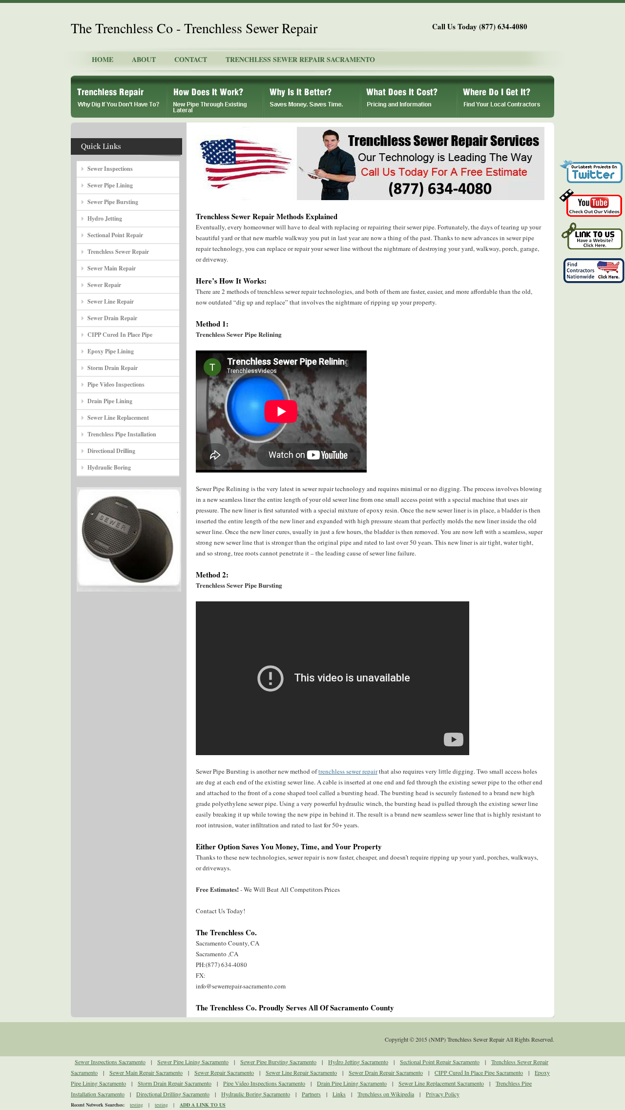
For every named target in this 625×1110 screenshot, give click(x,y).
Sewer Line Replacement (118, 417)
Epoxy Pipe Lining (110, 351)
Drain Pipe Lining (109, 401)
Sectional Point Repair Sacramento (439, 1062)
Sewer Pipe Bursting (112, 202)
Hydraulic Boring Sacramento (255, 1094)
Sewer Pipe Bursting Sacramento (278, 1062)
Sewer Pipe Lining (110, 185)
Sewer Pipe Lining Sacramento (193, 1062)
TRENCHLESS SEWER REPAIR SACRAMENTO (300, 59)
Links (339, 1094)
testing (136, 1104)
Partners (311, 1094)
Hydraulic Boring (109, 467)
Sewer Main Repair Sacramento (146, 1072)
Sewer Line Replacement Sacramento (441, 1083)
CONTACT (190, 59)
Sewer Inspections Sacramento (110, 1062)
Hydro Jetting (104, 218)
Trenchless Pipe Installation (121, 434)
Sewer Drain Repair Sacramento (386, 1072)
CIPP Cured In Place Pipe (119, 334)
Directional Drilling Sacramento (172, 1094)
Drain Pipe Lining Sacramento (352, 1083)
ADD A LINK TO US (203, 1104)
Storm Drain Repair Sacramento (174, 1083)
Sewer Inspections (110, 168)
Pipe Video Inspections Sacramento (264, 1083)
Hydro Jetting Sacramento (358, 1062)
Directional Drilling (111, 451)
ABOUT (144, 59)
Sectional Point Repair (115, 235)
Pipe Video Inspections (116, 384)
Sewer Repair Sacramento (224, 1072)
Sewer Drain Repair (112, 318)
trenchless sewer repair (347, 771)
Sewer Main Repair (111, 268)
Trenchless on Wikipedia (385, 1094)
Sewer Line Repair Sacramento (301, 1072)
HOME (102, 59)
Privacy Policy (442, 1094)
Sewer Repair (104, 285)
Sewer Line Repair (110, 301)
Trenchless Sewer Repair (118, 251)
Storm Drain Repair (112, 368)
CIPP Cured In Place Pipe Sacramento (479, 1072)
